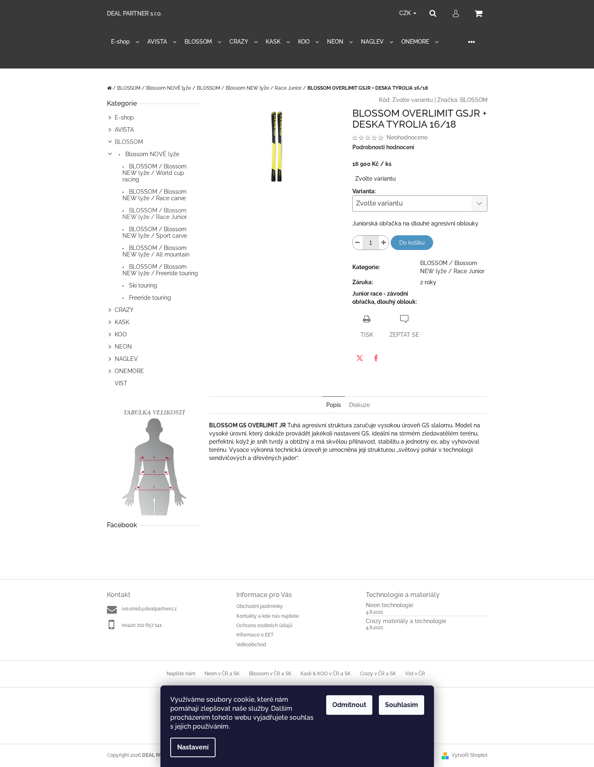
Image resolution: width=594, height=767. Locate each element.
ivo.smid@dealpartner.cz (149, 609)
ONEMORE (129, 371)
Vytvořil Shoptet (469, 755)
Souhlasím (401, 705)
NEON (123, 346)
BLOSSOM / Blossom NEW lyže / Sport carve (154, 232)
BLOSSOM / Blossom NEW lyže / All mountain (155, 251)
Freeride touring (149, 297)
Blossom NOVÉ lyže (151, 154)
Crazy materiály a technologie (406, 621)
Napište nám (181, 673)
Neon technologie (389, 605)
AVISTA (124, 129)
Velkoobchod (251, 645)
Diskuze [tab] (359, 405)
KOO (121, 334)
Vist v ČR (415, 673)
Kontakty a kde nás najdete (267, 616)
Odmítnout (349, 705)
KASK (122, 322)
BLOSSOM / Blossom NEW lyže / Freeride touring (160, 269)
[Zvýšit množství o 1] (384, 243)
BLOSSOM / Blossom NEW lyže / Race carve (154, 194)
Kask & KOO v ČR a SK (325, 673)
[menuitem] (125, 42)
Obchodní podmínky (259, 606)
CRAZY (124, 310)
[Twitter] (359, 358)
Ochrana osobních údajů (264, 625)
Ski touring (142, 285)
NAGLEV (126, 359)
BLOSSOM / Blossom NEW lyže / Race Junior (154, 213)
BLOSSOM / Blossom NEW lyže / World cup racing (154, 173)
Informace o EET (255, 635)
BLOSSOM (129, 142)
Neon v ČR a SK (222, 673)
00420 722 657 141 (142, 625)
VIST (121, 383)
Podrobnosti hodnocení (383, 147)
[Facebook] (376, 358)
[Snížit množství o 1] (358, 243)
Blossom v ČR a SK (270, 673)
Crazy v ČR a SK (378, 673)
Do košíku (412, 242)
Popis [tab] (333, 405)
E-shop (124, 117)
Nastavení (193, 747)
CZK (405, 13)
